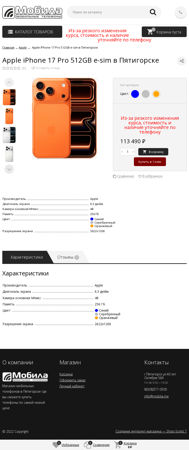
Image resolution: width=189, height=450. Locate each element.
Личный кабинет (72, 386)
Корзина (66, 374)
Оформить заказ (72, 380)
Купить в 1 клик (150, 162)
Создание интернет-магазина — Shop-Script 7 (151, 431)
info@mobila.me (156, 396)
